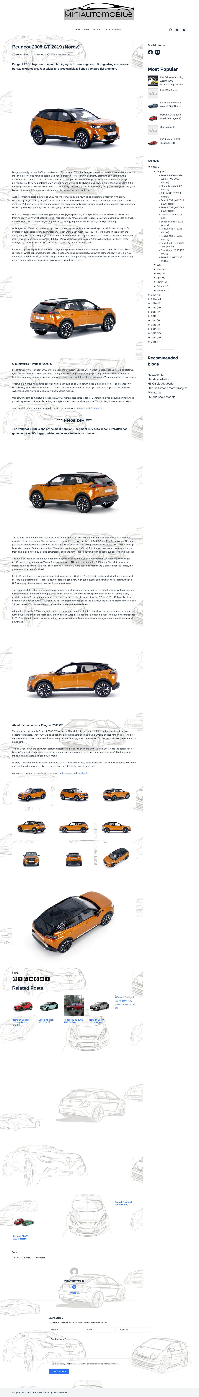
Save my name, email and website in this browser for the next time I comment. (85, 1364)
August (163, 171)
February (163, 286)
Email (89, 1329)
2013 (156, 333)
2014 (155, 329)
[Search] (170, 29)
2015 (155, 324)
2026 (156, 167)
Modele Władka (159, 379)
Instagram (67, 773)
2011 (155, 341)
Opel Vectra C (167, 127)
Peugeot (66, 55)
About (87, 30)
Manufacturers (113, 30)
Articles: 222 (74, 1293)
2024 (156, 299)
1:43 (53, 55)
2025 (156, 294)
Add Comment (58, 1339)
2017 (155, 316)
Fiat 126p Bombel (169, 90)
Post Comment (58, 1371)
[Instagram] (184, 29)
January (163, 290)
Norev (58, 55)
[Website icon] (74, 1287)
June (161, 269)
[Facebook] (177, 29)
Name (54, 1329)
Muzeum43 (156, 374)
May (161, 273)
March (162, 282)
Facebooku (96, 408)
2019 (156, 307)
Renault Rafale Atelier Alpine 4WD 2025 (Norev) (172, 179)
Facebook (82, 773)
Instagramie (83, 408)
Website (124, 1329)
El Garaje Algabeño (161, 383)
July (161, 264)
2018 (156, 312)
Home (78, 30)
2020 (156, 303)
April (161, 277)
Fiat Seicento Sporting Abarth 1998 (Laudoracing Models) (171, 81)
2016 (155, 320)
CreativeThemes (61, 1392)
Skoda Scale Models (162, 397)
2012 (156, 337)
